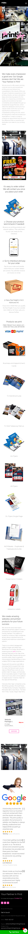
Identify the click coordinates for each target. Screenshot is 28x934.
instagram (8, 903)
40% (14, 651)
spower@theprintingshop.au (10, 928)
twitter (5, 903)
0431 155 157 (9, 919)
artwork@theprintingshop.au (15, 924)
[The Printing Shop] (4, 3)
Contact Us (18, 898)
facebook (2, 903)
